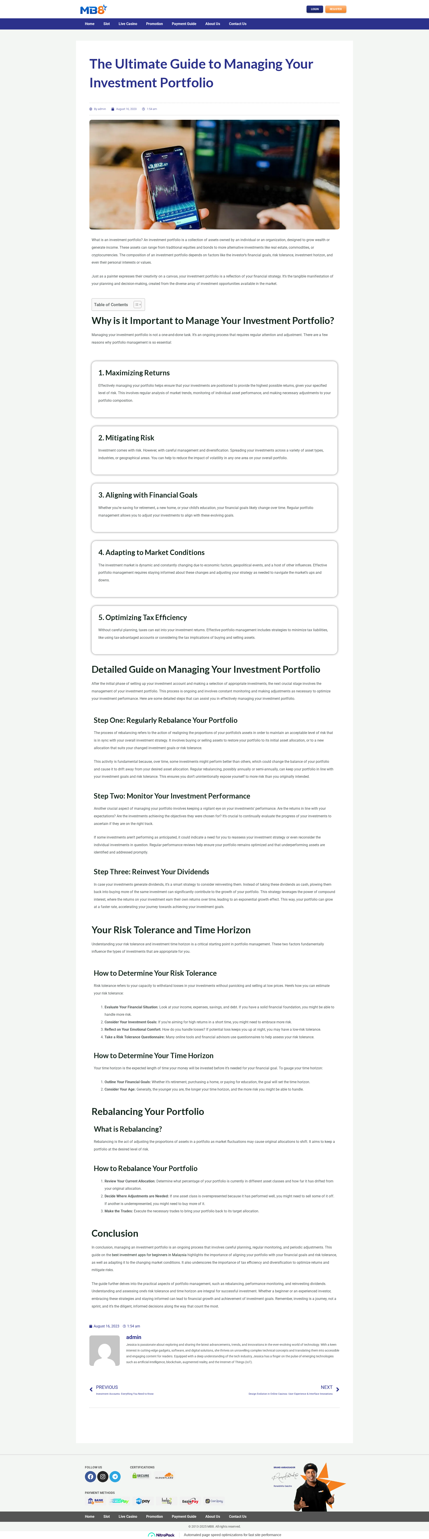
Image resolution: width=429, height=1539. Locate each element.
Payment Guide (184, 24)
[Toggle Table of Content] (135, 304)
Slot (106, 24)
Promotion (154, 24)
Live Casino (128, 24)
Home (90, 24)
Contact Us (237, 24)
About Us (212, 24)
